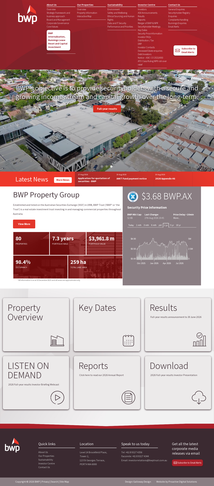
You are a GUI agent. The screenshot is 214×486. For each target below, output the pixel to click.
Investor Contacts (146, 47)
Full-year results (107, 109)
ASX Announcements (147, 12)
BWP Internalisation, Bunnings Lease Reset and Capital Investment (57, 40)
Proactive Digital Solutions (182, 481)
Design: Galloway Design (138, 481)
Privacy (45, 481)
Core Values (52, 26)
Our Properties (85, 4)
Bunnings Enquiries (177, 23)
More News (62, 180)
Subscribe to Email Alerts (188, 50)
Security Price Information (150, 33)
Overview (51, 9)
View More (24, 224)
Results (141, 16)
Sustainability (115, 4)
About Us (52, 4)
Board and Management (58, 19)
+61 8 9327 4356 (134, 452)
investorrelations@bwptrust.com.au (147, 460)
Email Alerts (173, 26)
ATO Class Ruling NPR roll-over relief (152, 63)
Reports (141, 19)
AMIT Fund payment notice (132, 178)
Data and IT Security (116, 23)
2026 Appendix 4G (165, 178)
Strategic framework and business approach (58, 14)
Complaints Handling (178, 19)
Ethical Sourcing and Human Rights (120, 18)
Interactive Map (84, 16)
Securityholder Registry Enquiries (179, 14)
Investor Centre (146, 4)
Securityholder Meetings (149, 26)
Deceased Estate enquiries (150, 50)
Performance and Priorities (120, 26)
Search (54, 481)
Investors (142, 9)
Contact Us (174, 4)
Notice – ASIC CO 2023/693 (150, 57)
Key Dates (142, 30)
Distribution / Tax (146, 40)
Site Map (64, 481)
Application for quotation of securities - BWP (94, 180)
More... (176, 217)
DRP (140, 43)
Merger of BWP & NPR (148, 23)
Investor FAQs (144, 36)
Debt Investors (144, 54)
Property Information (87, 12)
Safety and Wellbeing (117, 12)
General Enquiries (176, 9)
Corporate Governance (58, 23)
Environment (113, 9)
